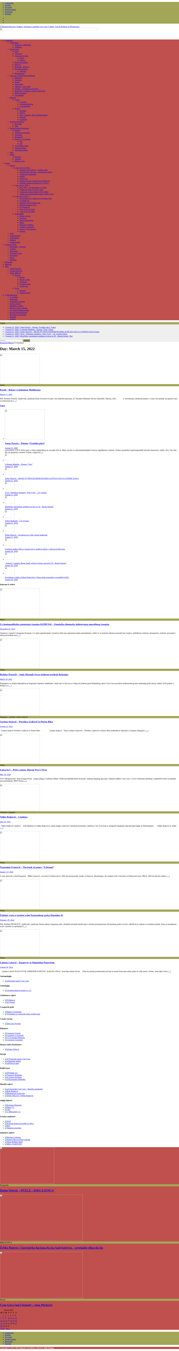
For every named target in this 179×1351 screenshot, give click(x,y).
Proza (21, 58)
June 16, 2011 (5, 822)
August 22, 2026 (11, 481)
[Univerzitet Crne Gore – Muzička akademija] (24, 1089)
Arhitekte (18, 47)
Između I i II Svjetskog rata (29, 203)
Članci (17, 100)
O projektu (14, 297)
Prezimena (14, 255)
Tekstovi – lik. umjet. (23, 87)
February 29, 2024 (7, 920)
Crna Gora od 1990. (27, 212)
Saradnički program (17, 301)
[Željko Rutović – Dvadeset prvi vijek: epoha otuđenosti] (10, 531)
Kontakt (8, 14)
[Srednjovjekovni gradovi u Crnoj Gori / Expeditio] (18, 990)
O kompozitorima (26, 104)
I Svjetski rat (24, 201)
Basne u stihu (24, 280)
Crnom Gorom (10, 244)
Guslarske (23, 119)
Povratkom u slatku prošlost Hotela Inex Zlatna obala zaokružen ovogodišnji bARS (37, 577)
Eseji (16, 51)
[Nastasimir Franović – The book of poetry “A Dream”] (20, 860)
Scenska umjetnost (17, 122)
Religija (13, 240)
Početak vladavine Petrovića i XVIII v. (34, 183)
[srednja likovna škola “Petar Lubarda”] (17, 1140)
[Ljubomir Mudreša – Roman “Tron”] (10, 460)
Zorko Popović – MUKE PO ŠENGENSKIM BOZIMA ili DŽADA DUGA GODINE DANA (42, 478)
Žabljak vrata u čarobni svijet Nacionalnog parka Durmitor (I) (31, 915)
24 (9, 1323)
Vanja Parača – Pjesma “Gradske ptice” (25, 443)
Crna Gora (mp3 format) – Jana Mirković (26, 1305)
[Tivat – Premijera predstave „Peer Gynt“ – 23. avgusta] (10, 488)
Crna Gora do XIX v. (23, 168)
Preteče (17, 130)
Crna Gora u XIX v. (22, 185)
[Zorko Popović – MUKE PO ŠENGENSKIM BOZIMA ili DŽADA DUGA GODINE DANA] (10, 474)
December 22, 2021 (7, 629)
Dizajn (17, 82)
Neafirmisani (19, 73)
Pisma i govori (25, 216)
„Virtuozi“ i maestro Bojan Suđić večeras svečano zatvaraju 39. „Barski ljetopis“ (36, 563)
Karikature (19, 137)
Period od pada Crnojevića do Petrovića (34, 181)
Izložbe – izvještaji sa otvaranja (26, 89)
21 (1, 1323)
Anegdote (18, 135)
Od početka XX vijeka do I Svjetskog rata (35, 198)
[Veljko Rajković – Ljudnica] (20, 810)
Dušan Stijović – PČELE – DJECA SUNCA (27, 1190)
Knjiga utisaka (10, 10)
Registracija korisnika (18, 315)
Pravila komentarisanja (18, 312)
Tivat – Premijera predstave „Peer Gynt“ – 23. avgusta (26, 493)
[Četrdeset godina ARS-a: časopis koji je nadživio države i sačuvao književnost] (10, 545)
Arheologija (14, 238)
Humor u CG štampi (22, 139)
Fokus (2, 406)
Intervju (18, 65)
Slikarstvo (18, 78)
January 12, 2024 (6, 872)
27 (16, 1323)
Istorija (12, 166)
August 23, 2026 (11, 448)
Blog (7, 266)
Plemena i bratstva (26, 225)
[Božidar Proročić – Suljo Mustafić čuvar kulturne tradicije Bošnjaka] (20, 668)
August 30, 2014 (6, 967)
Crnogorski (9, 3)
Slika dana (14, 251)
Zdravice (22, 71)
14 (1, 1321)
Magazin (8, 264)
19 (13, 1321)
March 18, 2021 (6, 679)
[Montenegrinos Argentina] (14, 1040)
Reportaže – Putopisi (18, 247)
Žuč (21, 141)
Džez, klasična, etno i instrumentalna (33, 115)
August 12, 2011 (6, 726)
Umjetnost (9, 40)
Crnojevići (23, 179)
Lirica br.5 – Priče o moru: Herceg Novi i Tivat (23, 770)
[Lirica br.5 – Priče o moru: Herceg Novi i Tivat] (20, 763)
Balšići (22, 176)
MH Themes (49, 1348)
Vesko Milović (15, 273)
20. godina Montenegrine (19, 310)
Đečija (21, 277)
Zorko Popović (15, 269)
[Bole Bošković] (11, 1091)
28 (1, 1326)
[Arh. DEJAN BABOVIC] (10, 1000)
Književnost (14, 49)
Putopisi (22, 291)
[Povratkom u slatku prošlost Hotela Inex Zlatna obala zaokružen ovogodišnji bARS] (10, 573)
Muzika (13, 98)
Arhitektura (14, 43)
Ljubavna (23, 282)
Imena (12, 258)
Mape (21, 223)
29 (4, 1326)
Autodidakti (19, 95)
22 (4, 1323)
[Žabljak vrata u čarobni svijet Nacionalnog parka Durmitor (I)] (20, 908)
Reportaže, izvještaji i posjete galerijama (30, 91)
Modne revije (20, 161)
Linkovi (13, 319)
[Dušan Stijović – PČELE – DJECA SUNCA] (27, 1183)
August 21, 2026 (11, 495)
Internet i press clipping (19, 308)
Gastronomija (15, 242)
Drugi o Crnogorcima (27, 229)
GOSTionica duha (22, 146)
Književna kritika (21, 62)
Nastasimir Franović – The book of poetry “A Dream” (27, 867)
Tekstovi (18, 159)
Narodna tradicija (21, 69)
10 (9, 1318)
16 (6, 1321)
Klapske (22, 117)
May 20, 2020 (5, 775)
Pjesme (17, 108)
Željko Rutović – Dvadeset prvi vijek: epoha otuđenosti (26, 535)
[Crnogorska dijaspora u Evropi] (15, 1038)
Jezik (12, 233)
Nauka (7, 163)
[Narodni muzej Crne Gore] (17, 981)
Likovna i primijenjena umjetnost (22, 76)
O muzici (23, 102)
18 (11, 1321)
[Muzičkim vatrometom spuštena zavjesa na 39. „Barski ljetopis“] (10, 503)
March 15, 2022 (6, 394)
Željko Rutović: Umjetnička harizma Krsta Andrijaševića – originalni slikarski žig (51, 1247)
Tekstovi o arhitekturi (23, 45)
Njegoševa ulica (16, 253)
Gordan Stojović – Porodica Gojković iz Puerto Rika (26, 721)
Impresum (9, 12)
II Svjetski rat (24, 207)
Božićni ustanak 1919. (28, 205)
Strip (11, 152)
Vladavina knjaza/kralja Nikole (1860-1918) (36, 194)
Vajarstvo (18, 80)
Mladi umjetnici (21, 93)
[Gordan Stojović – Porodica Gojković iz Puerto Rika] (20, 715)
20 (16, 1321)
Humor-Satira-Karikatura (19, 128)
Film (16, 126)
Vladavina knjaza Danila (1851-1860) (34, 192)
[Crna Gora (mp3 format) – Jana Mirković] (41, 1298)
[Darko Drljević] (12, 1049)
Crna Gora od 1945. (27, 209)
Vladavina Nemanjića (27, 174)
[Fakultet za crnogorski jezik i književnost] (22, 1014)
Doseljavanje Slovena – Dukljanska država (35, 172)
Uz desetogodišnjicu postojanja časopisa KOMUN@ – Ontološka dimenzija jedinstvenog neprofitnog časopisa (54, 624)
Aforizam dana (20, 148)
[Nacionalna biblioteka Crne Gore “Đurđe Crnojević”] (15, 1079)
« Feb (2, 1329)
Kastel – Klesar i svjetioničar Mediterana (20, 390)
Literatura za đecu (21, 56)
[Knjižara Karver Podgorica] (13, 1077)
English (8, 5)
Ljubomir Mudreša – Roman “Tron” (19, 464)
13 (16, 1318)
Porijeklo (13, 260)
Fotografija (19, 84)
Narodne (22, 111)
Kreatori (18, 157)
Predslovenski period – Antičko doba (33, 170)
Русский (8, 7)
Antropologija (15, 236)
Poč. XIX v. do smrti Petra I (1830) (33, 187)
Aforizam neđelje (21, 150)
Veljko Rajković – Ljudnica (14, 817)
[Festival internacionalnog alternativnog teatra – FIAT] (8, 1121)
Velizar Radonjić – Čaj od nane (17, 521)
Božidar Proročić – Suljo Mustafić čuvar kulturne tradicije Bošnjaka (34, 674)
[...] (41, 452)
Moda (12, 155)
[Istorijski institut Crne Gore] (13, 1061)
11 (11, 1318)
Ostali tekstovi (24, 293)
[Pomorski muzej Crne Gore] (17, 1059)
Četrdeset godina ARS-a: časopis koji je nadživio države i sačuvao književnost (35, 549)
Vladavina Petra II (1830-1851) (31, 190)
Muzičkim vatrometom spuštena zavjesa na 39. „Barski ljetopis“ (29, 507)
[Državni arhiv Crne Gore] (12, 1063)
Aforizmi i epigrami (22, 133)
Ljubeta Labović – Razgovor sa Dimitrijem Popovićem (27, 962)
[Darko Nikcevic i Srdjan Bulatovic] (19, 1096)
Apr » (8, 1329)
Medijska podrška (16, 306)
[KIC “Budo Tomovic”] (7, 1126)
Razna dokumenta (26, 220)
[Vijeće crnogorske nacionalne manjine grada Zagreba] (13, 1033)
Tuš (20, 144)
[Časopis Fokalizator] (13, 1075)
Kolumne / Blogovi (22, 67)
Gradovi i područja (26, 227)
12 (13, 1318)
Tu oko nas (23, 286)
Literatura (18, 54)
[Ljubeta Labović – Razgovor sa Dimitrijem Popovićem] (20, 956)
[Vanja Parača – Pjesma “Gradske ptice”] (25, 439)
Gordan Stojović (16, 271)
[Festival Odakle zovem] (11, 1073)
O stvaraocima (25, 284)
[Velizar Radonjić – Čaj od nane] (10, 517)
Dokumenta (19, 214)
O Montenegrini (11, 295)
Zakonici (22, 218)
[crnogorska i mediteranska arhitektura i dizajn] (10, 1002)
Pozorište (18, 124)
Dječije (22, 113)
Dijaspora (8, 262)
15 (4, 1321)
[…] (14, 401)
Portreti (22, 231)
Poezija (22, 60)
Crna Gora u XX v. (22, 196)
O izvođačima (24, 106)
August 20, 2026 (11, 551)
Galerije (13, 249)
